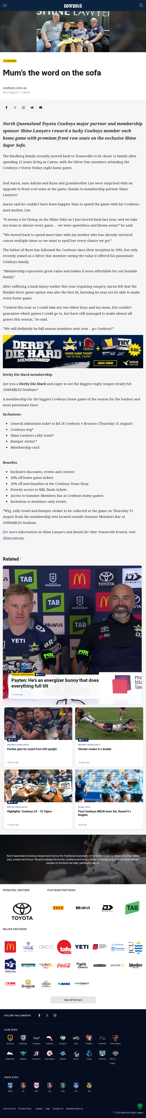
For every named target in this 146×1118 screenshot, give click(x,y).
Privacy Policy (24, 1108)
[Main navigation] (5, 5)
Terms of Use (9, 1108)
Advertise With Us (74, 1108)
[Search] (141, 5)
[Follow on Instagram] (55, 1015)
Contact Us (58, 1108)
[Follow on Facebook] (39, 1015)
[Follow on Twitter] (47, 1015)
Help (48, 1108)
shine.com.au (13, 537)
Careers (39, 1108)
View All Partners (73, 1000)
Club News (10, 61)
